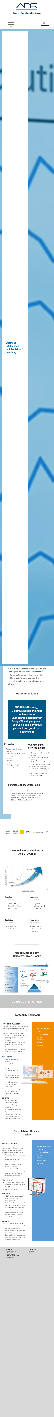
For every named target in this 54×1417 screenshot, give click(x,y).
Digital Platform (10, 1257)
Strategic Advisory (10, 1254)
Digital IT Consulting (11, 1251)
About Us (31, 1251)
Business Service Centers (12, 1255)
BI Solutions (10, 1252)
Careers (31, 1253)
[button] (11, 22)
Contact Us (32, 1249)
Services (9, 1249)
